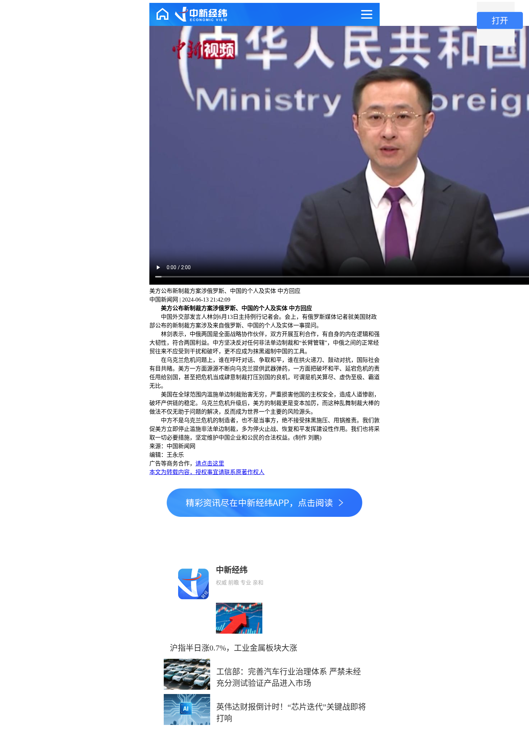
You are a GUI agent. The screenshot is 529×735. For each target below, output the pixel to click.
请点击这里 (209, 463)
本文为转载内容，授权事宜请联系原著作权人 (206, 472)
